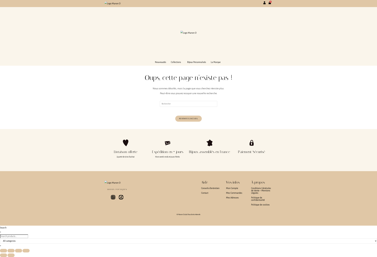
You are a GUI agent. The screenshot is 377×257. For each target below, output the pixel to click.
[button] (176, 62)
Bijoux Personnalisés (196, 62)
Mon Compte (232, 188)
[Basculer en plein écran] (11, 250)
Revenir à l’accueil (188, 119)
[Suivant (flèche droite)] (11, 255)
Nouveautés (160, 62)
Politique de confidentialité (258, 198)
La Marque (216, 62)
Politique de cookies (260, 205)
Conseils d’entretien (210, 188)
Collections (176, 62)
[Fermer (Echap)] (26, 250)
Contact (204, 193)
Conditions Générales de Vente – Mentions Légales (261, 190)
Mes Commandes (234, 193)
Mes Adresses (232, 197)
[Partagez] (18, 250)
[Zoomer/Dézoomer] (3, 250)
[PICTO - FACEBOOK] (121, 197)
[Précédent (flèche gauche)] (3, 255)
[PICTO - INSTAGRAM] (113, 197)
